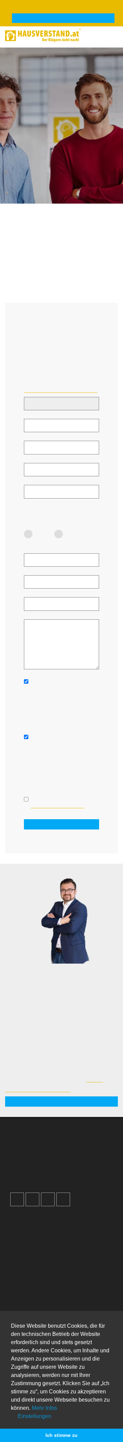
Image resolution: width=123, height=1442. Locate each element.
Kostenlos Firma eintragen (45, 1172)
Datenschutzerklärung (40, 1241)
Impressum (29, 1233)
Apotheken (28, 1309)
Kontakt (25, 1219)
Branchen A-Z (31, 1294)
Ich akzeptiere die (58, 802)
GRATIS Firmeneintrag (63, 18)
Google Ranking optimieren (46, 1151)
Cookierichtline (33, 1248)
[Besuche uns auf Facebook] (17, 1199)
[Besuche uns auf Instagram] (32, 1199)
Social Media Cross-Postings (48, 1165)
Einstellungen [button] (33, 1416)
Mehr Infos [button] (44, 1408)
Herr (73, 534)
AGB (22, 1255)
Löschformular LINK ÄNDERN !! (60, 389)
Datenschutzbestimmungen (58, 805)
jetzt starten (61, 1101)
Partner (25, 1262)
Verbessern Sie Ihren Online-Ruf (52, 1158)
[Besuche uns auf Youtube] (48, 1199)
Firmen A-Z (29, 1301)
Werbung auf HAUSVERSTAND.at (53, 1143)
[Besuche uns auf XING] (63, 1199)
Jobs (22, 1226)
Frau (43, 534)
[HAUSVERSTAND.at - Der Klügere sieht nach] (61, 34)
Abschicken (61, 824)
